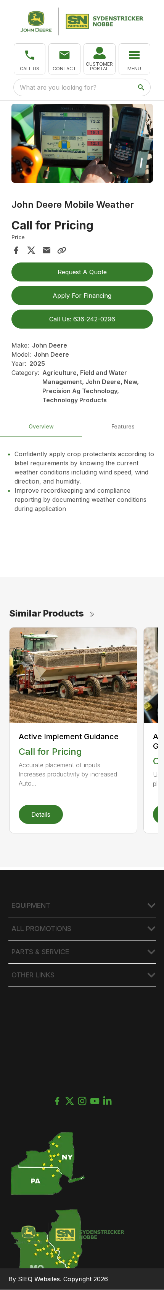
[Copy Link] (61, 250)
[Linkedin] (107, 1101)
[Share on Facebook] (16, 250)
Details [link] (40, 814)
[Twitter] (69, 1101)
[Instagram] (82, 1101)
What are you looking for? (58, 87)
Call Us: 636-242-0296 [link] (82, 319)
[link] (100, 58)
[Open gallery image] (82, 143)
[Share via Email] (46, 250)
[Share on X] (31, 250)
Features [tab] (123, 426)
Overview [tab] (41, 426)
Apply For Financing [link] (82, 295)
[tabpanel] (82, 144)
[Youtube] (95, 1101)
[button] (30, 58)
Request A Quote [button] (82, 272)
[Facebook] (57, 1101)
